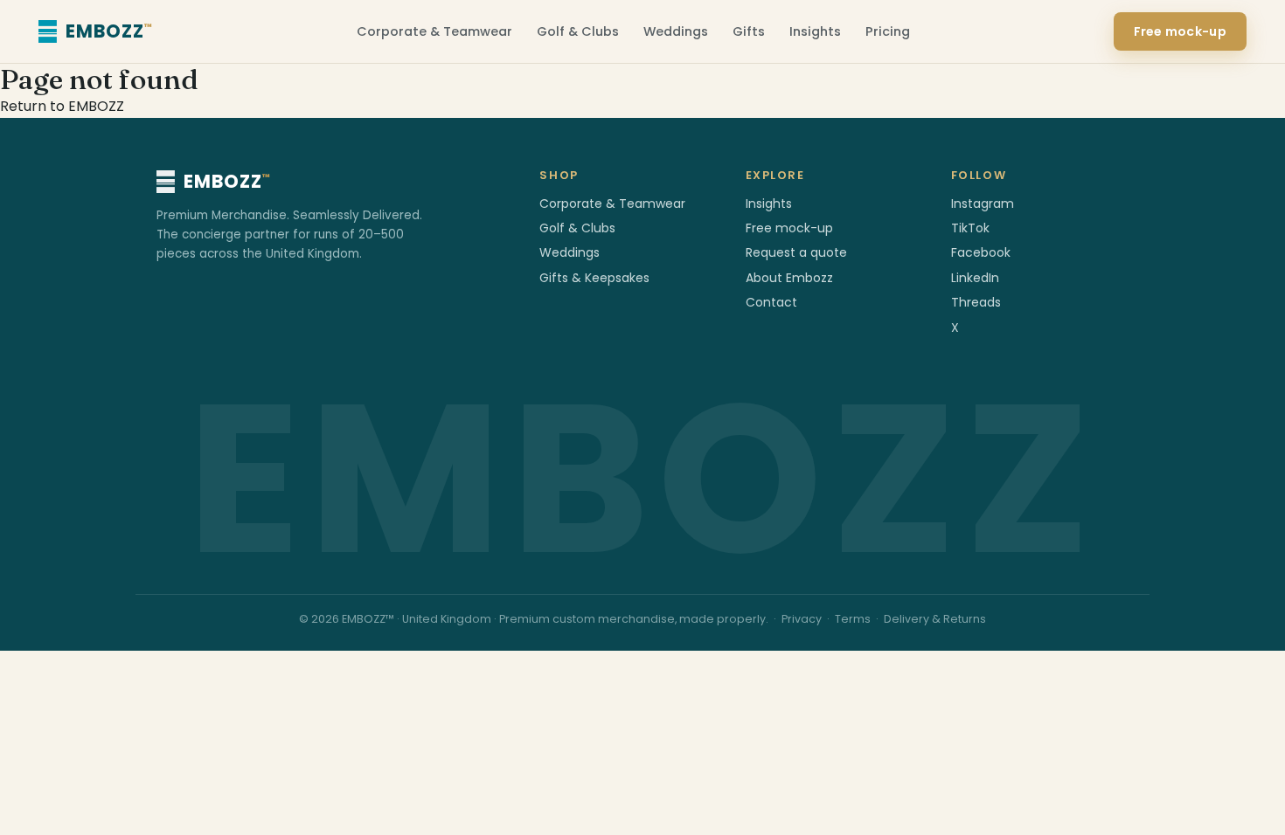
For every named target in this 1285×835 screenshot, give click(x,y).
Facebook (981, 252)
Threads (976, 302)
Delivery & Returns (935, 618)
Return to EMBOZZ (62, 106)
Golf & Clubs (578, 31)
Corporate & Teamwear (434, 31)
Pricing (887, 31)
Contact (771, 302)
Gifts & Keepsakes (594, 277)
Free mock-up (1180, 31)
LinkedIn (975, 277)
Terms (853, 618)
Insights (815, 31)
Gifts (749, 31)
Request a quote (796, 252)
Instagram (982, 203)
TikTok (970, 228)
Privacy (801, 618)
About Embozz (789, 277)
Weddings (675, 31)
